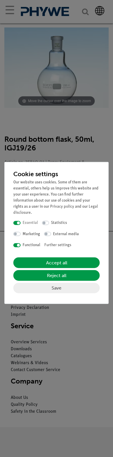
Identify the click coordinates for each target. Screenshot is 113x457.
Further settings (57, 245)
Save (56, 287)
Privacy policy (62, 206)
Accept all (56, 262)
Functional (31, 245)
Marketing (31, 234)
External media (66, 234)
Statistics (59, 223)
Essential (30, 223)
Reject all (56, 275)
